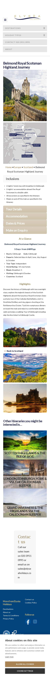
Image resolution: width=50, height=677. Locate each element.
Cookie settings (25, 671)
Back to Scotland (15, 351)
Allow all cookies (25, 664)
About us (6, 612)
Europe (17, 167)
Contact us (29, 599)
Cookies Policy (31, 603)
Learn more (9, 657)
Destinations (8, 609)
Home (8, 167)
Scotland (28, 167)
